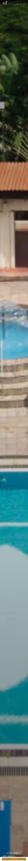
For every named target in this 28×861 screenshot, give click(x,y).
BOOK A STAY (14, 858)
